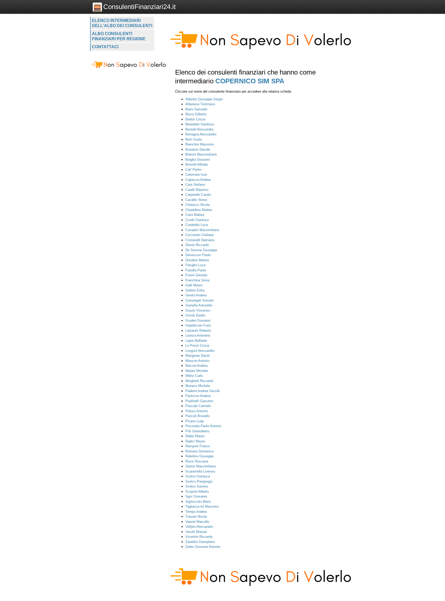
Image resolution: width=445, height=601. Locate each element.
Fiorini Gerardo (196, 275)
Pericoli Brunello (197, 416)
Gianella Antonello (198, 305)
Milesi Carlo (194, 376)
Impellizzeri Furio (198, 325)
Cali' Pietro (193, 170)
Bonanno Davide (197, 149)
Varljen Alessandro (199, 527)
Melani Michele (196, 371)
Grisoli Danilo (195, 315)
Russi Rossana (196, 461)
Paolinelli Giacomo (199, 401)
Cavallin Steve (196, 200)
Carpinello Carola (198, 195)
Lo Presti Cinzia (197, 345)
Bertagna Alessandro (200, 134)
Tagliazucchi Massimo (202, 506)
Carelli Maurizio (196, 190)
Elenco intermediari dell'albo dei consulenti (122, 23)
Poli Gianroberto (197, 431)
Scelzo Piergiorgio (198, 481)
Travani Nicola (196, 516)
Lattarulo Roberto (198, 330)
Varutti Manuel (196, 532)
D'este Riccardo (197, 245)
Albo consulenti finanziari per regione (119, 36)
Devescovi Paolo (198, 255)
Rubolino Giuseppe (199, 456)
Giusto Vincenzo (197, 310)
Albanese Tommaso (200, 104)
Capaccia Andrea (198, 180)
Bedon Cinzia (195, 119)
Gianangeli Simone (199, 300)
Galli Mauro (193, 285)
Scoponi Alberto (197, 491)
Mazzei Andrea (196, 366)
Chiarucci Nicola (197, 205)
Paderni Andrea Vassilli (202, 391)
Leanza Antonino (197, 335)
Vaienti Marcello (197, 522)
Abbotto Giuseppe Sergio (204, 99)
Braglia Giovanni (197, 159)
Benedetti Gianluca (199, 124)
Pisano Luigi (194, 421)
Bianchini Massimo (199, 144)
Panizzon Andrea (198, 396)
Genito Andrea (196, 295)
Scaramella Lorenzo (200, 471)
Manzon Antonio (197, 361)
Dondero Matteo (197, 260)
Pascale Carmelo (198, 406)
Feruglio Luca (195, 265)
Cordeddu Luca (196, 225)
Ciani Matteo (194, 215)
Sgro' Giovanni (196, 496)
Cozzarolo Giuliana (199, 235)
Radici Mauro (195, 441)
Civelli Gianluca (197, 220)
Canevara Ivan (196, 174)
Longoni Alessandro (200, 351)
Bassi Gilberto (196, 114)
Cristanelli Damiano (199, 240)
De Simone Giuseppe (201, 250)
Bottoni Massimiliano (201, 154)
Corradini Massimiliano (202, 230)
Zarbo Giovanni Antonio (202, 547)
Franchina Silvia (197, 280)
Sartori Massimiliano (200, 466)
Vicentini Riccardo (198, 537)
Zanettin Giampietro (200, 542)
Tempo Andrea (196, 512)
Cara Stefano (195, 184)
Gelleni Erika (194, 290)
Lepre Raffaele (196, 341)
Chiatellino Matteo (198, 210)
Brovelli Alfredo (196, 164)
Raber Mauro (194, 436)
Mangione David (197, 356)
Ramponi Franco (197, 446)
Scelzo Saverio (196, 486)
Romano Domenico (199, 451)
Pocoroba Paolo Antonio (203, 426)
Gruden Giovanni (197, 320)
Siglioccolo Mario (198, 501)
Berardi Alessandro (199, 129)
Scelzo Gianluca (197, 476)
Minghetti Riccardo (199, 381)
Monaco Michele (197, 386)
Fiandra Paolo (195, 270)
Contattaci (105, 47)
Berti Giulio (193, 139)
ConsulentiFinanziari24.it (139, 7)
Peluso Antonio (196, 411)
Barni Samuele (196, 109)
